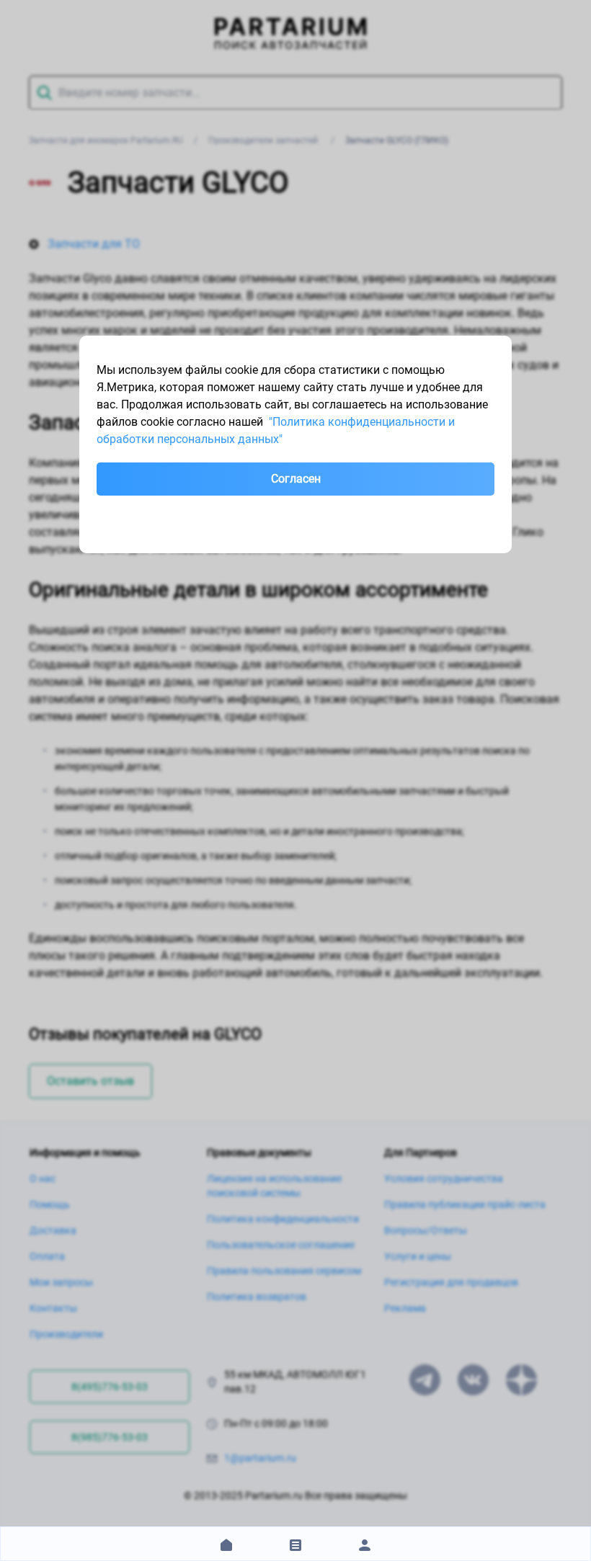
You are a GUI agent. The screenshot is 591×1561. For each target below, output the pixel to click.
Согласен (296, 479)
